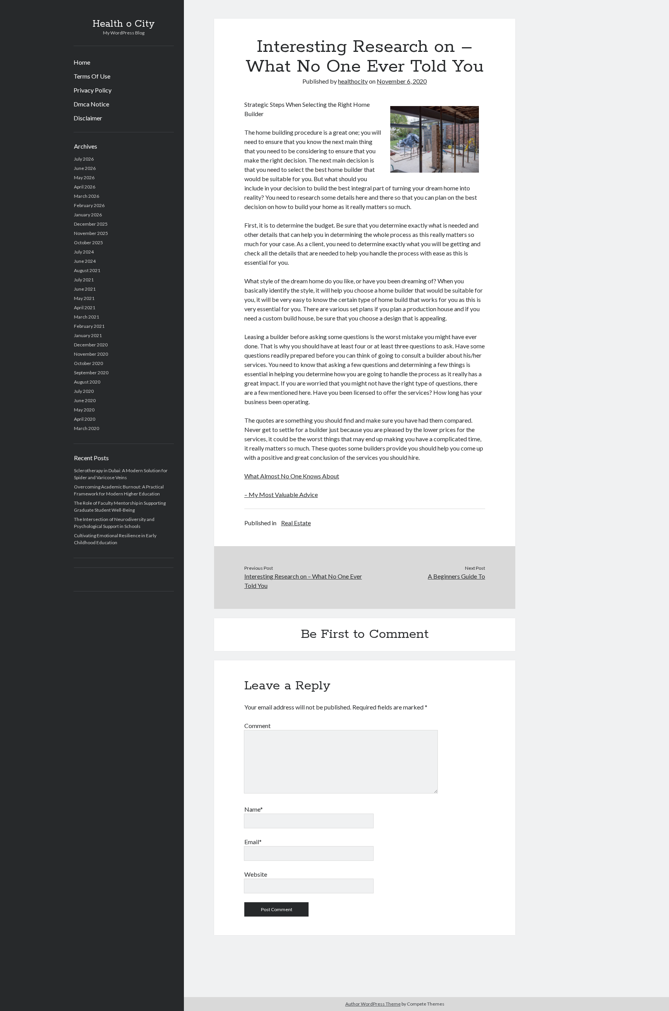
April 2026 (84, 187)
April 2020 (84, 419)
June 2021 (85, 289)
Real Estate (296, 522)
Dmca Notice (91, 104)
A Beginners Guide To (456, 576)
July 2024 (84, 252)
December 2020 (91, 345)
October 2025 (88, 242)
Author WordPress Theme (373, 1004)
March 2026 (86, 196)
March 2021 (86, 317)
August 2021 (87, 270)
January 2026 (88, 215)
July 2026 (84, 159)
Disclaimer (88, 118)
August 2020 (87, 382)
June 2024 (85, 261)
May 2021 (84, 298)
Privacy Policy (93, 90)
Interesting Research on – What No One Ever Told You (303, 580)
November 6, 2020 (402, 81)
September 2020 (91, 372)
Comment (257, 725)
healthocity (353, 81)
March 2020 (86, 428)
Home (82, 62)
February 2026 (89, 205)
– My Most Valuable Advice (281, 494)
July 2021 (84, 280)
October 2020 (88, 363)
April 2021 (84, 307)
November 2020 (91, 354)
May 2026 (84, 177)
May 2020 (84, 410)
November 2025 (91, 233)
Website (255, 874)
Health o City (124, 24)
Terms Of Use (92, 76)
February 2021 (89, 326)
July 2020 (84, 391)
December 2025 (91, 224)
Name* (253, 809)
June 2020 (85, 400)
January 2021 (88, 335)
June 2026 (85, 168)
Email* (253, 841)
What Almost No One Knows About (291, 476)
